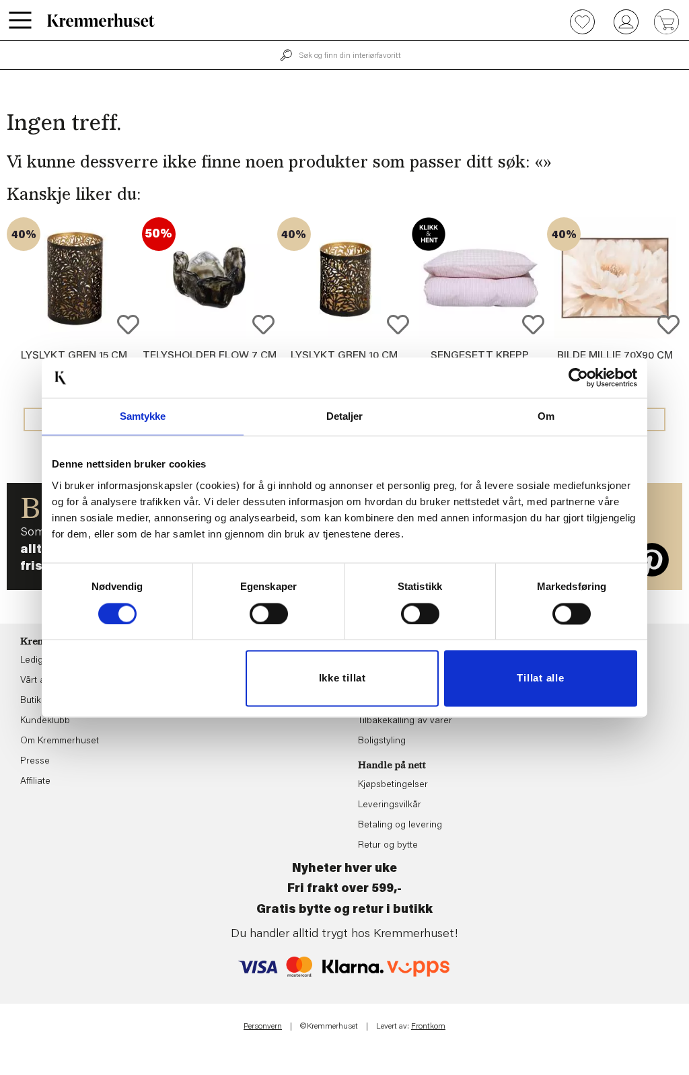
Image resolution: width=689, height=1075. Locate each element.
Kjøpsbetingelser (393, 785)
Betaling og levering (400, 825)
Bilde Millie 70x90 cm (615, 355)
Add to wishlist (128, 324)
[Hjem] (101, 20)
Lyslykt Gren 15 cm (74, 355)
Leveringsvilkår (389, 805)
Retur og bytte (388, 845)
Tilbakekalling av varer (405, 721)
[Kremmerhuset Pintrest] (652, 560)
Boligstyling (382, 741)
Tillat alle (540, 678)
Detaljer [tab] (344, 416)
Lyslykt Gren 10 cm (344, 355)
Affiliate (35, 781)
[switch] (269, 613)
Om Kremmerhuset (59, 741)
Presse (35, 761)
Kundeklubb (45, 721)
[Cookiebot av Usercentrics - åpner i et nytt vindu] (578, 377)
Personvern (263, 1027)
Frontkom (428, 1027)
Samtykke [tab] (143, 416)
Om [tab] (546, 416)
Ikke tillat (342, 678)
